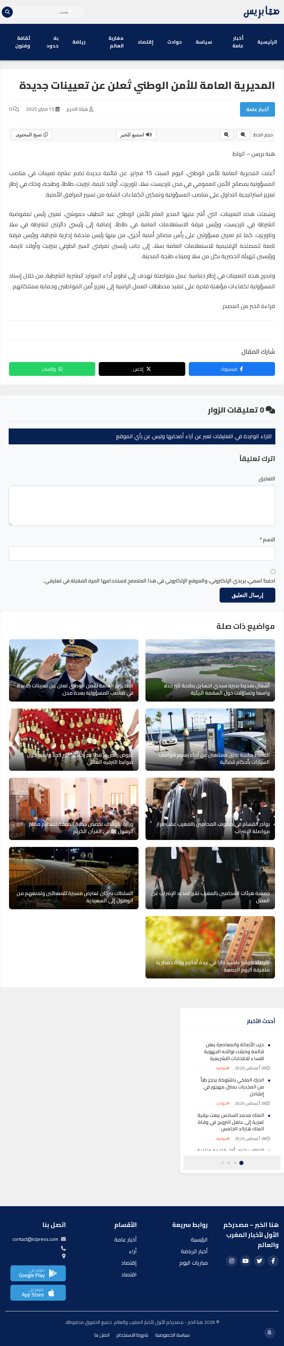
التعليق (267, 479)
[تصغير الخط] (243, 134)
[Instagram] (231, 1260)
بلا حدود (52, 42)
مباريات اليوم (193, 1262)
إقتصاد (145, 41)
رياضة (79, 41)
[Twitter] (259, 1260)
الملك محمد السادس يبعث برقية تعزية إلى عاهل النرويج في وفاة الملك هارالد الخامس (230, 1122)
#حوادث (223, 1103)
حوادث (174, 41)
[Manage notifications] (269, 1332)
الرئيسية (267, 41)
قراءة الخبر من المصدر (249, 305)
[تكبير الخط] (226, 134)
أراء (133, 1251)
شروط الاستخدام (132, 1335)
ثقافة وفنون (22, 42)
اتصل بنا (102, 1335)
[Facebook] (273, 1260)
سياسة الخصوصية (172, 1335)
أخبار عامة (237, 42)
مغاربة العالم (116, 42)
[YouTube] (245, 1260)
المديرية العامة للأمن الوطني (223, 173)
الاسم (267, 539)
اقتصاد (129, 1274)
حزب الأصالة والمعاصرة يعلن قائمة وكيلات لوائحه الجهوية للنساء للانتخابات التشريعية (234, 1051)
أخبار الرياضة (194, 1251)
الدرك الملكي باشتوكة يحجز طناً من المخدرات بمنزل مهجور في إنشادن (232, 1086)
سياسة (204, 41)
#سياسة (223, 1068)
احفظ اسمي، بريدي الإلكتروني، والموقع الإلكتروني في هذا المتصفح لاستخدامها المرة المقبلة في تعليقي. (159, 581)
